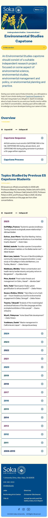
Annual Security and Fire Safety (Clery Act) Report (33, 499)
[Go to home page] (12, 9)
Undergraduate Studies (16, 32)
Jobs (5, 490)
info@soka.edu (8, 486)
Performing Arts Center (12, 494)
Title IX (5, 498)
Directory (27, 490)
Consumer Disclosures (32, 494)
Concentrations (33, 32)
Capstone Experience (34, 96)
